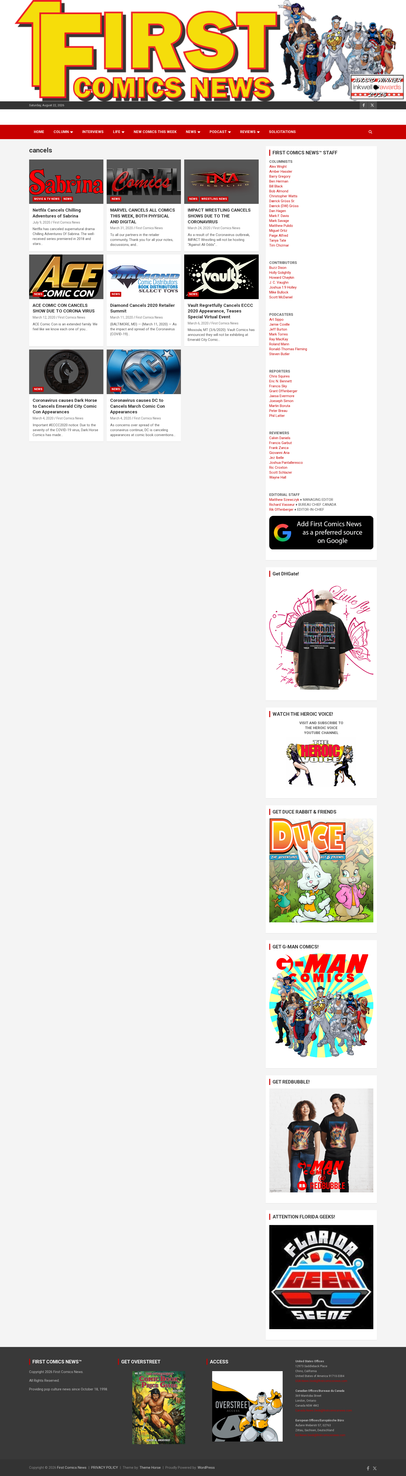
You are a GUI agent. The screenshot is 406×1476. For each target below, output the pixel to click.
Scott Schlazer (280, 472)
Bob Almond (278, 191)
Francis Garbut (280, 443)
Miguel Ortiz (278, 230)
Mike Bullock (278, 292)
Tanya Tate (277, 240)
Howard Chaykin (281, 277)
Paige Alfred (278, 235)
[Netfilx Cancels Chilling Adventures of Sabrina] (66, 181)
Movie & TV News (46, 199)
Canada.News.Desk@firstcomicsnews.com (323, 1410)
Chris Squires (279, 376)
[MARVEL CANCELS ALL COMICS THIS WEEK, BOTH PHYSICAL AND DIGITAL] (143, 181)
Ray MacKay (278, 339)
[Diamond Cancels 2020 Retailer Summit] (143, 276)
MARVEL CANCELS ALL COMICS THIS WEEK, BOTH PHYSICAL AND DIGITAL (142, 215)
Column (61, 132)
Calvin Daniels (279, 438)
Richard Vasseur (282, 504)
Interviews (93, 132)
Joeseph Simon (281, 401)
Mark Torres (278, 334)
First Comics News (66, 222)
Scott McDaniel (281, 297)
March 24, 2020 (199, 228)
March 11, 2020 (121, 317)
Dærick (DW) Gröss (284, 206)
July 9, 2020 (41, 222)
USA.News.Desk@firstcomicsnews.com (321, 1381)
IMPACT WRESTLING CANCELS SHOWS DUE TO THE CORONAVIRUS (219, 215)
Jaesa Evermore (281, 396)
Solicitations (282, 132)
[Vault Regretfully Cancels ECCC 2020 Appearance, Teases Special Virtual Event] (221, 276)
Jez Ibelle (276, 458)
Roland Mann (279, 344)
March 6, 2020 (198, 323)
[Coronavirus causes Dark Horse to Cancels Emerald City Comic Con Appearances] (66, 372)
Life (116, 132)
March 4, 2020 (43, 418)
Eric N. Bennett (280, 381)
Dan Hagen (277, 211)
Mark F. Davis (279, 216)
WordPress (206, 1467)
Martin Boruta (279, 406)
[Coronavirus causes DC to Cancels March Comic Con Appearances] (143, 372)
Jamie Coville (279, 324)
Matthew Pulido (281, 226)
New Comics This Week (155, 132)
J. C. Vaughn (279, 282)
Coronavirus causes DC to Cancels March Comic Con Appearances (137, 406)
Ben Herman (278, 181)
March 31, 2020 (121, 228)
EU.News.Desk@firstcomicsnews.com (320, 1435)
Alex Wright (278, 166)
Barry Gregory (279, 176)
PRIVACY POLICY (104, 1467)
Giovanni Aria (279, 453)
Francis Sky (278, 386)
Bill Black (276, 186)
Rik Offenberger (281, 509)
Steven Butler (279, 354)
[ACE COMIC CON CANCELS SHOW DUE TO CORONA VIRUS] (66, 276)
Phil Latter (277, 416)
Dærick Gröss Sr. (282, 201)
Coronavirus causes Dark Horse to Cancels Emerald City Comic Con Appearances (65, 406)
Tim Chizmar (279, 245)
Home (39, 132)
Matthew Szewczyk (284, 500)
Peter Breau (278, 411)
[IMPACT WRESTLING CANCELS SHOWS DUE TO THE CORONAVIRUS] (221, 181)
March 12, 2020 (44, 317)
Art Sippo (276, 319)
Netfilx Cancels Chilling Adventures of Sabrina (57, 213)
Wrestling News (214, 199)
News (191, 132)
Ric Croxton (278, 467)
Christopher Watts (283, 196)
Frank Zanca (279, 448)
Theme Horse (150, 1467)
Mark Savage (279, 221)
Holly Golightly (280, 272)
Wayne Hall (277, 477)
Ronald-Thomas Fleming (288, 349)
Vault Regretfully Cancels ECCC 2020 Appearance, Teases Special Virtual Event (220, 311)
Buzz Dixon (277, 268)
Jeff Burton (278, 329)
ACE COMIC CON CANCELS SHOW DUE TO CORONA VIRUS (64, 308)
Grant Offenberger (283, 391)
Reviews (248, 132)
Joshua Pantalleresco (286, 462)
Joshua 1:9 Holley (283, 287)
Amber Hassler (280, 171)
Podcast (218, 132)
